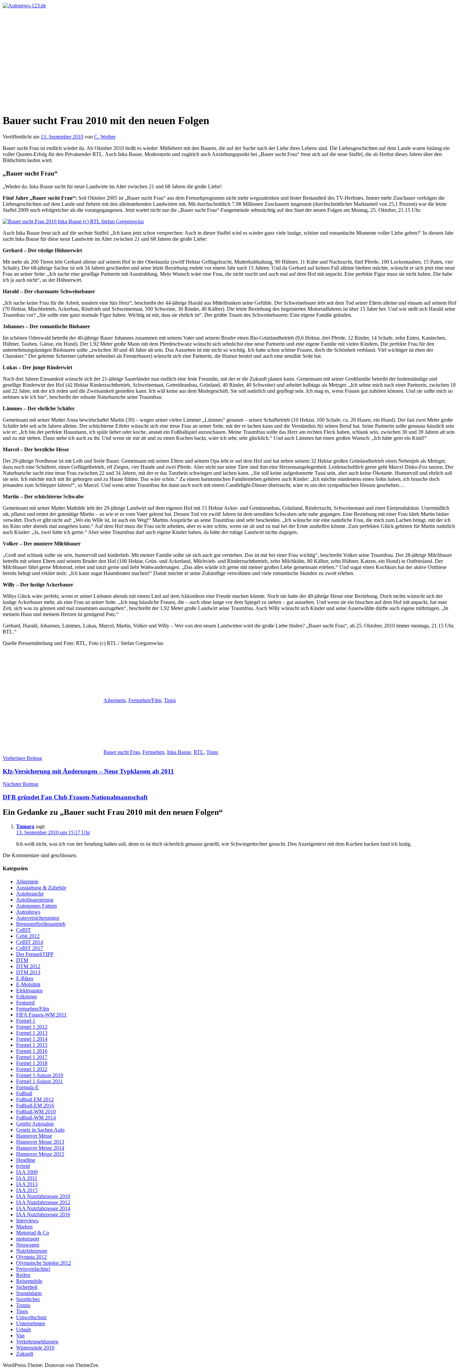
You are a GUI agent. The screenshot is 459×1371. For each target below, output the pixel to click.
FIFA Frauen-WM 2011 (41, 1015)
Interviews (27, 1220)
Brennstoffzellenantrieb (41, 924)
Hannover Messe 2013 (40, 1142)
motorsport (27, 1239)
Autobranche (30, 894)
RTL (199, 752)
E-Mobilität (28, 984)
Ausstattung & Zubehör (41, 887)
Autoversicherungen (37, 918)
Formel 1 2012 (31, 1027)
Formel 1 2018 (31, 1063)
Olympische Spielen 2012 (43, 1263)
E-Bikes (24, 978)
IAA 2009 (27, 1172)
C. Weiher (105, 137)
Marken (24, 1226)
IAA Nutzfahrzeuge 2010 (43, 1196)
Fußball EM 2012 (35, 1099)
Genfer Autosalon (35, 1124)
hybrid (23, 1166)
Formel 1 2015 (31, 1045)
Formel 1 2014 (31, 1039)
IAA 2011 (26, 1178)
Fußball (24, 1093)
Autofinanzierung (34, 900)
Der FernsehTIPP (34, 954)
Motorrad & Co (32, 1232)
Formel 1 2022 (31, 1069)
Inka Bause (179, 752)
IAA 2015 (27, 1190)
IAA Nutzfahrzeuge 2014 (43, 1208)
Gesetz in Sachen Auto (40, 1130)
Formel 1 (25, 1021)
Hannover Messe (34, 1136)
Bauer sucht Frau (121, 752)
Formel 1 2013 (31, 1033)
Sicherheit (26, 1287)
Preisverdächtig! (33, 1269)
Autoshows (28, 912)
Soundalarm (29, 1293)
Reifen (23, 1275)
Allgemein (114, 700)
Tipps (170, 700)
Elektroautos (29, 990)
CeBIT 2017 (29, 948)
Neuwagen (27, 1245)
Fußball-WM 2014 (36, 1117)
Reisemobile (29, 1281)
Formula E (27, 1087)
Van (20, 1335)
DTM (22, 960)
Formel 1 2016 (31, 1051)
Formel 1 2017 (31, 1057)
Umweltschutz (31, 1317)
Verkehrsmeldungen (37, 1341)
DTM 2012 (28, 966)
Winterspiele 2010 (35, 1347)
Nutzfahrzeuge (31, 1251)
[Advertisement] (229, 59)
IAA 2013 (27, 1184)
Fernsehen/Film (144, 700)
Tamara (25, 826)
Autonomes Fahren (36, 906)
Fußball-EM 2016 (35, 1105)
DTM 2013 (28, 972)
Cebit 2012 (28, 936)
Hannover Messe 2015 (40, 1154)
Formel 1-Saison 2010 (39, 1075)
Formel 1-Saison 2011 (39, 1081)
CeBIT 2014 (29, 942)
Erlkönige (26, 996)
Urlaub (23, 1329)
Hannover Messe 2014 (40, 1148)
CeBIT (23, 930)
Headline (25, 1160)
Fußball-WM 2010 (36, 1111)
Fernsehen (153, 752)
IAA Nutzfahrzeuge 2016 (43, 1214)
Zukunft (24, 1354)
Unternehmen (30, 1323)
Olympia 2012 (31, 1257)
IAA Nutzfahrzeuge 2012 (43, 1202)
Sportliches (28, 1299)
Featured (25, 1002)
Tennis (23, 1305)
